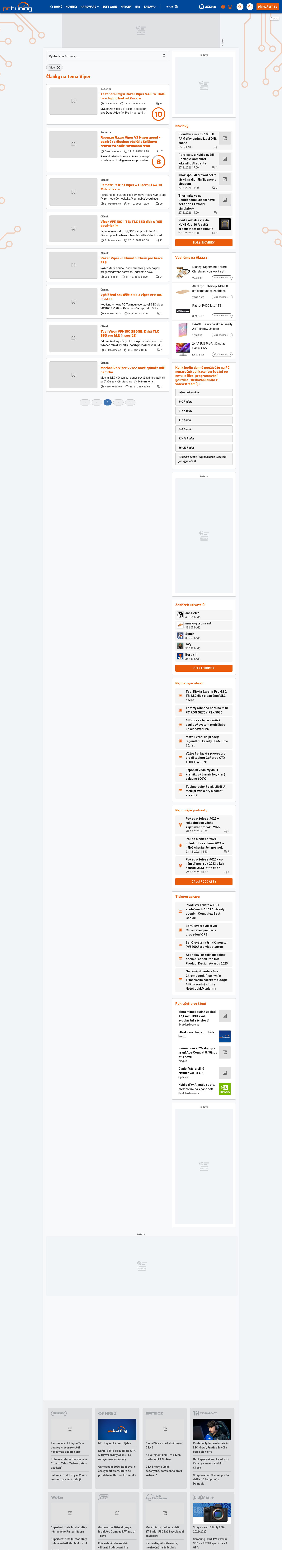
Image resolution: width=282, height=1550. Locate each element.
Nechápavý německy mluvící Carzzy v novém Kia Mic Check (211, 1463)
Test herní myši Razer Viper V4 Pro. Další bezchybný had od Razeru (133, 96)
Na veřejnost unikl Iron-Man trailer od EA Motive (163, 1457)
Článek (105, 180)
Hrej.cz (182, 1036)
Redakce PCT (113, 313)
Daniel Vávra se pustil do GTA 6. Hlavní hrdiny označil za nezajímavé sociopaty (116, 1455)
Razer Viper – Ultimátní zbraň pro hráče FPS (132, 260)
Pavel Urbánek (113, 386)
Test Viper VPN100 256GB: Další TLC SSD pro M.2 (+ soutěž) (130, 333)
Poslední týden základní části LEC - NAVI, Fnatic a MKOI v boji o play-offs (211, 1447)
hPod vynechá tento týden (197, 1032)
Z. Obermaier (113, 203)
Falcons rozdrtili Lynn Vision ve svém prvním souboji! (69, 1477)
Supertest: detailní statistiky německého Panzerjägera (69, 1529)
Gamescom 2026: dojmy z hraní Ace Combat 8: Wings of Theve (197, 1052)
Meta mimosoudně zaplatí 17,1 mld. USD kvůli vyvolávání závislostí (197, 1016)
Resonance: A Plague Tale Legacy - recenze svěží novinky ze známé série (67, 1447)
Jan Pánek (111, 103)
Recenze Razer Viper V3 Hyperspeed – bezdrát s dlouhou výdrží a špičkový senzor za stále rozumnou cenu (130, 141)
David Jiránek (113, 151)
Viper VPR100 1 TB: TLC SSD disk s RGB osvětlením (131, 224)
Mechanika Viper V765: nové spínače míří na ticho (133, 370)
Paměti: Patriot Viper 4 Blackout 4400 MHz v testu (131, 187)
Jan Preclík (111, 277)
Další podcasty (204, 881)
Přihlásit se (267, 6)
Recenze (106, 89)
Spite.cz (183, 1077)
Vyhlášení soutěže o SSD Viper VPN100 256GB (131, 297)
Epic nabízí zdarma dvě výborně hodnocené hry (113, 1545)
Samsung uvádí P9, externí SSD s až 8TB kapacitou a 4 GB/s (210, 1543)
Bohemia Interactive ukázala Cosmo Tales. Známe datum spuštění (69, 1463)
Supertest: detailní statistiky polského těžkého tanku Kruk (69, 1541)
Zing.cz (182, 1061)
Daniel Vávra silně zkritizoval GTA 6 (191, 1071)
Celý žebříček (203, 668)
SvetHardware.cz (188, 1024)
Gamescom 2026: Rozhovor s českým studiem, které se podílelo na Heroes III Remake (117, 1471)
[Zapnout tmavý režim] (250, 6)
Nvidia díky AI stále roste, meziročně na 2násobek (196, 1087)
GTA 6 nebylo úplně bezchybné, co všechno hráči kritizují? (164, 1471)
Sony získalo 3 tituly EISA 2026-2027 (209, 1529)
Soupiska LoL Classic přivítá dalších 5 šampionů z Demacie (211, 1479)
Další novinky (204, 242)
